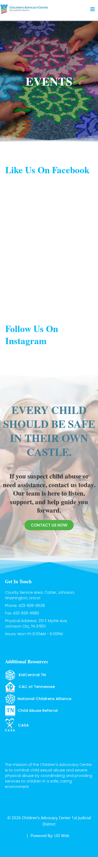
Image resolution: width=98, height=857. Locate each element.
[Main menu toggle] (92, 9)
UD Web (61, 835)
